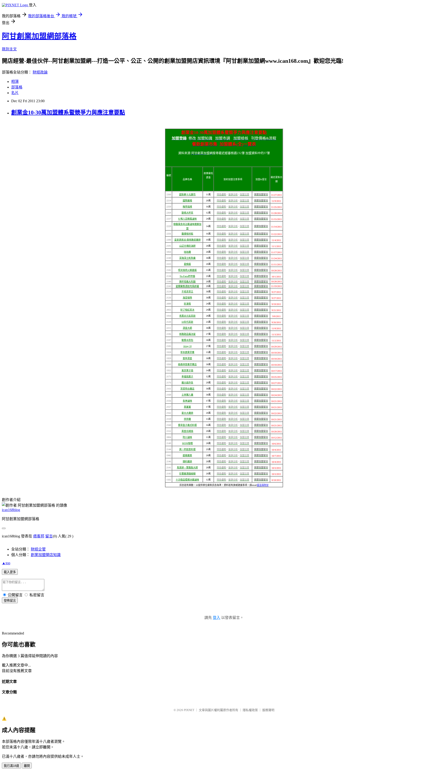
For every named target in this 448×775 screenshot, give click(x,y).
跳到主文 (9, 49)
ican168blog (11, 510)
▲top (6, 563)
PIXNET (189, 710)
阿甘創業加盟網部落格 (39, 36)
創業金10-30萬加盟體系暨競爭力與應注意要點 (68, 112)
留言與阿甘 (263, 485)
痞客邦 (38, 536)
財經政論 (40, 72)
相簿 (15, 82)
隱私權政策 (250, 710)
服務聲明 (268, 710)
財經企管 (38, 549)
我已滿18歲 (11, 766)
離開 (27, 766)
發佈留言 (10, 600)
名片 (15, 93)
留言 (49, 536)
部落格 (16, 87)
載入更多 (10, 572)
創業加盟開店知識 (46, 555)
